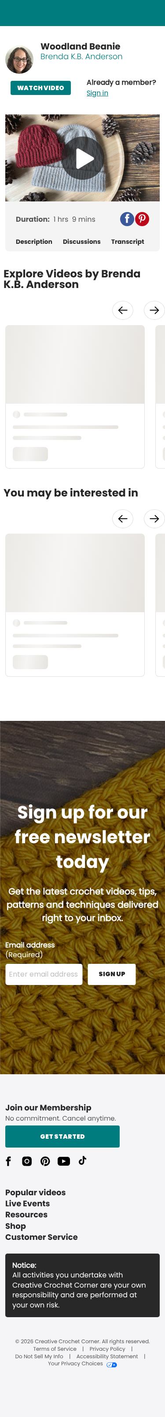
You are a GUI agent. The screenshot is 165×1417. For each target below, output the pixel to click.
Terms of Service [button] (54, 1349)
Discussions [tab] (82, 242)
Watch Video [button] (40, 87)
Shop (15, 1226)
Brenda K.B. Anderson (81, 56)
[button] (121, 88)
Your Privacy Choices (75, 1364)
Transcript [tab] (127, 242)
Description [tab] (34, 242)
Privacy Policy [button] (107, 1349)
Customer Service (41, 1237)
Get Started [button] (62, 1136)
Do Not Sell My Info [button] (39, 1356)
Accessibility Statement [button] (107, 1356)
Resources (26, 1214)
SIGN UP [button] (112, 974)
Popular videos (35, 1192)
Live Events (27, 1203)
